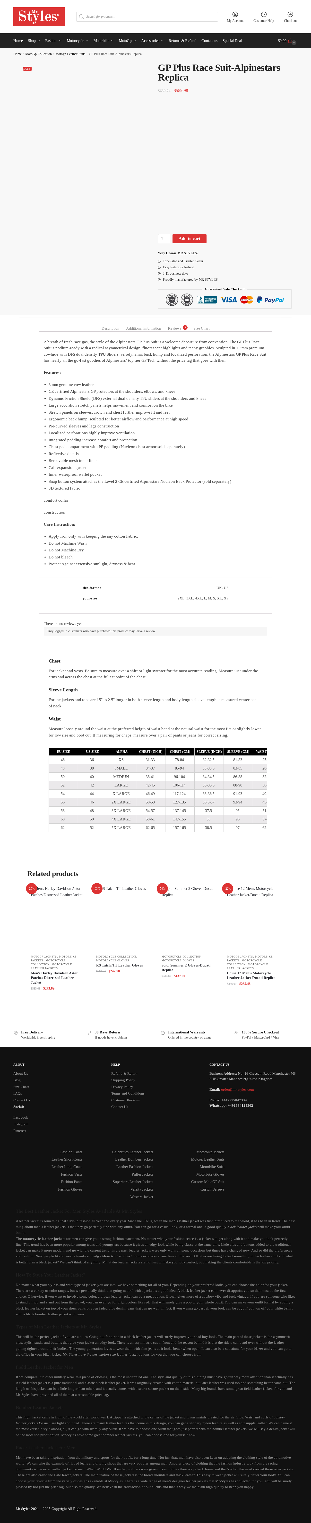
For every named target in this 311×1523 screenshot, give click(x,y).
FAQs (17, 1093)
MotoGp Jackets (44, 956)
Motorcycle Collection (116, 956)
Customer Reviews (125, 1100)
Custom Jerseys (212, 1189)
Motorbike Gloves (210, 1174)
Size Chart (21, 1087)
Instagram (20, 1124)
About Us (20, 1073)
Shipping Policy (123, 1080)
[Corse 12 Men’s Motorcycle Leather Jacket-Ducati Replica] (253, 918)
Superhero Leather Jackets (133, 1182)
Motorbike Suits (212, 1167)
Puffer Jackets (142, 1174)
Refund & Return (124, 1073)
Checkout (290, 21)
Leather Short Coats (67, 1159)
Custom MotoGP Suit (207, 1182)
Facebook (20, 1117)
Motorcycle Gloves (112, 960)
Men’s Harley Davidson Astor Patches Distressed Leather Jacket (54, 977)
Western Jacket (141, 1197)
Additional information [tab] (143, 328)
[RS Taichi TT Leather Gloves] (122, 918)
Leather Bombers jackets (134, 1159)
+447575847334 (234, 1100)
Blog (17, 1080)
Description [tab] (110, 328)
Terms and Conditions (128, 1093)
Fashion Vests (71, 1174)
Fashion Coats (71, 1152)
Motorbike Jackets (210, 1152)
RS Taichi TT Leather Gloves (119, 965)
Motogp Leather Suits (70, 54)
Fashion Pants (71, 1182)
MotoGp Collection (38, 54)
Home (17, 54)
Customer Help (263, 21)
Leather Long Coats (67, 1167)
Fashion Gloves (70, 1189)
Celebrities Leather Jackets (132, 1152)
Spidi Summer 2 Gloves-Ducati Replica (186, 967)
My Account (235, 21)
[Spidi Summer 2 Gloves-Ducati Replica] (188, 918)
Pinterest (19, 1131)
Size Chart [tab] (201, 328)
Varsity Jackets (141, 1189)
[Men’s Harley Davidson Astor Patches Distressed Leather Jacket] (57, 918)
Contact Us (21, 1100)
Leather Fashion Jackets (134, 1167)
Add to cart (189, 238)
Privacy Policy (122, 1087)
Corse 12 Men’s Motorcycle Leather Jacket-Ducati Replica (251, 975)
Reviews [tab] (174, 328)
